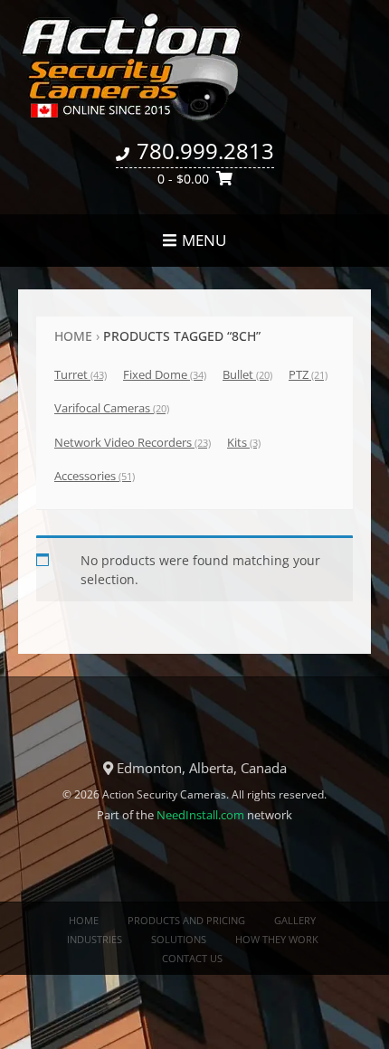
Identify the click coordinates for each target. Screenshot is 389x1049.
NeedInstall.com (200, 815)
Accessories (94, 476)
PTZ (308, 374)
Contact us (192, 958)
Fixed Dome (164, 374)
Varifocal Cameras (111, 408)
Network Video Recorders (132, 442)
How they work (276, 939)
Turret (80, 374)
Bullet (247, 374)
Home (73, 336)
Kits (244, 442)
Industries (94, 939)
